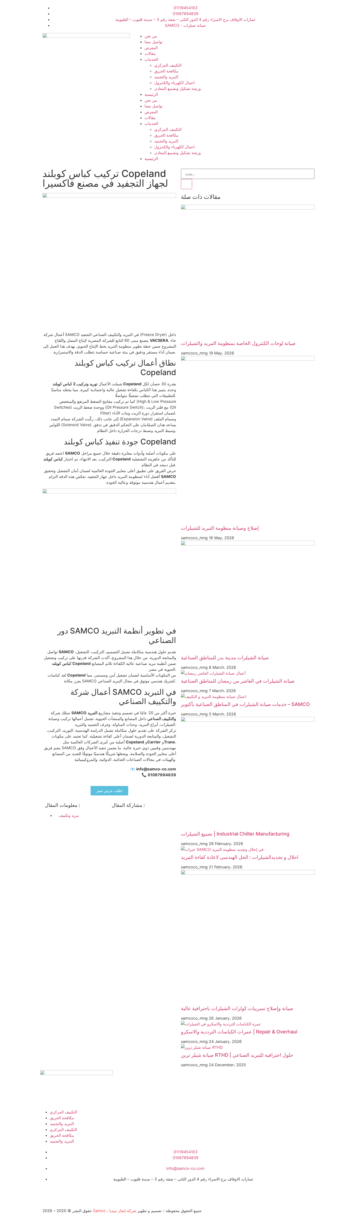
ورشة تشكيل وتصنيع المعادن (177, 88)
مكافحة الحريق (166, 71)
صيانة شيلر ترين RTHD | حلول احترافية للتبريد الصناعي (237, 1055)
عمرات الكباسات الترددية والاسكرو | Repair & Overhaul (239, 1032)
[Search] (186, 184)
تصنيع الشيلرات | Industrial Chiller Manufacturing (235, 834)
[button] (113, 815)
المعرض (151, 47)
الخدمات (151, 59)
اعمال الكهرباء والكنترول (174, 82)
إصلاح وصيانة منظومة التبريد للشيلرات (220, 528)
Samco (99, 1210)
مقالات (150, 53)
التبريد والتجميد (166, 76)
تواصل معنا (153, 41)
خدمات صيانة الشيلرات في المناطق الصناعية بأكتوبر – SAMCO (245, 704)
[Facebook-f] (46, 1193)
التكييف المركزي (167, 65)
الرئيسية (151, 94)
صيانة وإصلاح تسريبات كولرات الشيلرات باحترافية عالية (237, 1008)
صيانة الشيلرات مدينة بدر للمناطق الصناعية (225, 658)
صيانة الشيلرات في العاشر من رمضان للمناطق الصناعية (238, 681)
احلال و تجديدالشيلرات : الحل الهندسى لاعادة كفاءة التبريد (239, 857)
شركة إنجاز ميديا (122, 1210)
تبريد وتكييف (69, 815)
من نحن (150, 36)
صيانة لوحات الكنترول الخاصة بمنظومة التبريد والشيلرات (238, 343)
